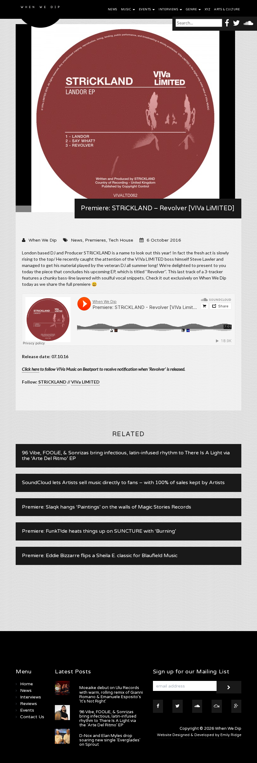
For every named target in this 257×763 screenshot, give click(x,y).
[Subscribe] (228, 687)
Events (145, 9)
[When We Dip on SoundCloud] (248, 22)
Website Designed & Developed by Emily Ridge (199, 735)
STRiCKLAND (52, 381)
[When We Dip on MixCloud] (217, 706)
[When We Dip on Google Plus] (236, 706)
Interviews (169, 9)
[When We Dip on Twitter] (236, 22)
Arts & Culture (227, 9)
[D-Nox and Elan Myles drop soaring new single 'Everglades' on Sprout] (62, 736)
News (112, 9)
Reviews (28, 703)
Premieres (95, 240)
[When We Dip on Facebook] (227, 22)
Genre (192, 9)
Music (126, 9)
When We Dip (43, 240)
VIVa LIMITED (85, 381)
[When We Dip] (40, 15)
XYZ (208, 9)
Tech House (120, 240)
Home (26, 684)
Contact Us (32, 716)
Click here (30, 369)
